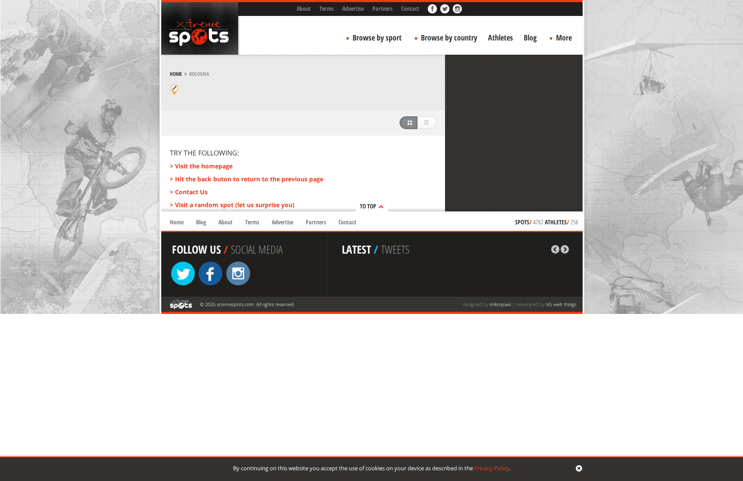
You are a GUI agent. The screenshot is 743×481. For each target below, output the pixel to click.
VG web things (561, 304)
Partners (382, 8)
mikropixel (500, 304)
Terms (326, 8)
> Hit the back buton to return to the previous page (246, 179)
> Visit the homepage (201, 166)
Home (176, 74)
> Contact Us (189, 192)
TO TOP (368, 206)
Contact (410, 8)
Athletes (500, 37)
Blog (530, 37)
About (304, 8)
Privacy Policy (491, 468)
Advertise (353, 8)
